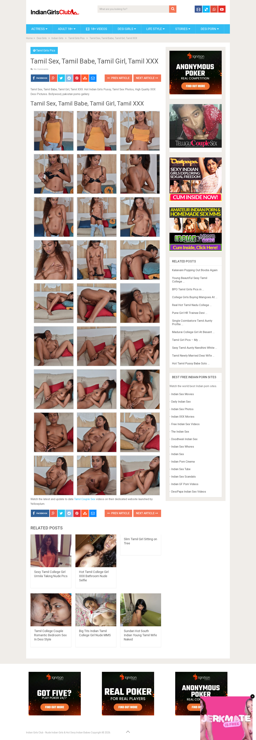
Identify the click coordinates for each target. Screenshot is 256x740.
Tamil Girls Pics (76, 38)
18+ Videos (98, 29)
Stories (181, 29)
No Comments (41, 69)
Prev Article (120, 78)
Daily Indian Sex (181, 401)
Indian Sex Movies (182, 394)
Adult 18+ (65, 29)
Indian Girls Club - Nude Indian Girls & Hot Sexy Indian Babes (58, 732)
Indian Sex (177, 454)
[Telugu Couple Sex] (195, 146)
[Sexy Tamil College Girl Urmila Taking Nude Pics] (50, 550)
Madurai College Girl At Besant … (193, 332)
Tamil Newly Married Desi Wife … (193, 355)
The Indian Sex (180, 431)
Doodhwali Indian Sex (184, 439)
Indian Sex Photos (182, 409)
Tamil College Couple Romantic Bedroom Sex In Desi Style (50, 635)
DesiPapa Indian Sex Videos (188, 491)
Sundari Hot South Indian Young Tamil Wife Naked (140, 635)
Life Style (154, 29)
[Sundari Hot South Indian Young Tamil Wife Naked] (140, 609)
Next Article (145, 78)
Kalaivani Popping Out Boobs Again (195, 270)
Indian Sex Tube (181, 469)
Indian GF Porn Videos (184, 484)
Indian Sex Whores (182, 446)
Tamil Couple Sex (84, 499)
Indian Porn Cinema (183, 461)
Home (29, 38)
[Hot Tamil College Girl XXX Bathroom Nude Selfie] (95, 550)
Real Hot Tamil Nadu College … (192, 305)
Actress (38, 29)
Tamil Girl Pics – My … (186, 340)
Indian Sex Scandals (183, 476)
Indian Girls (57, 38)
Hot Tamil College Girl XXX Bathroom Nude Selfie (94, 576)
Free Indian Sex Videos (185, 424)
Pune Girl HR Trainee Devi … (189, 313)
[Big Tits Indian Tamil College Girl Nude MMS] (95, 609)
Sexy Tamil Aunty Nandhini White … (194, 347)
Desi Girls (125, 29)
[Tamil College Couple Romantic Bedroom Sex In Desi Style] (50, 609)
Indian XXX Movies (182, 416)
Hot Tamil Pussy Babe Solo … (191, 363)
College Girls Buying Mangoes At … (194, 297)
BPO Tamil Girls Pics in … (188, 289)
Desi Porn (208, 29)
